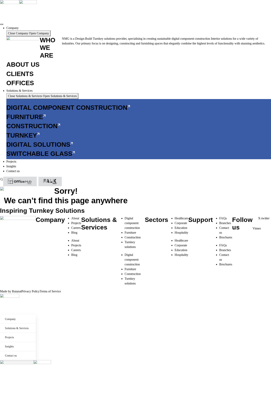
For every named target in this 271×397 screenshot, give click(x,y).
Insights (9, 346)
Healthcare (181, 218)
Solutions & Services (17, 328)
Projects (76, 223)
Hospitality (181, 232)
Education (181, 227)
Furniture (130, 232)
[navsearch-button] (1, 179)
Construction (133, 237)
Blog (74, 232)
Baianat (16, 291)
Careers (76, 227)
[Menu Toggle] (1, 24)
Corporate (181, 223)
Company (10, 319)
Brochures (225, 237)
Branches (225, 223)
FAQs (223, 218)
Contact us (11, 355)
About (75, 218)
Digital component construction (132, 223)
